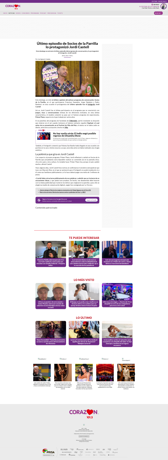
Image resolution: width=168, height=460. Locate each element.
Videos (18, 13)
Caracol (115, 449)
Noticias (11, 13)
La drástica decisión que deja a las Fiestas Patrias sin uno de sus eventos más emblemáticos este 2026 (105, 385)
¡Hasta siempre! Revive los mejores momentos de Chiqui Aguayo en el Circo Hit (65, 190)
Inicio (5, 13)
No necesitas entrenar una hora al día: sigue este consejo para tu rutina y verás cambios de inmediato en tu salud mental (63, 385)
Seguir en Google (91, 200)
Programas (35, 13)
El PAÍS (64, 449)
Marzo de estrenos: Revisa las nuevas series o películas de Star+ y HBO (63, 192)
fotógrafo (91, 104)
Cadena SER (97, 449)
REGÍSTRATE (162, 1)
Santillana (80, 449)
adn (109, 449)
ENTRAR (154, 1)
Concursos (26, 13)
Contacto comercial (84, 436)
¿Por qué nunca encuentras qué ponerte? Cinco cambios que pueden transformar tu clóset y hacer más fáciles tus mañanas (126, 385)
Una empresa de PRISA (48, 450)
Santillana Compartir (89, 449)
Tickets (60, 13)
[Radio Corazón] (13, 6)
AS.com (103, 449)
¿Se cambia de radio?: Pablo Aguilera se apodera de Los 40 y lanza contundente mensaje (42, 384)
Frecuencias (51, 13)
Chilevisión (73, 121)
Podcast (43, 13)
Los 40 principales (72, 449)
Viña (66, 127)
